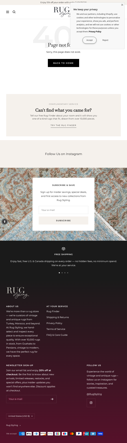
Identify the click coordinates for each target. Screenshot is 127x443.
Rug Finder (52, 311)
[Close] (122, 4)
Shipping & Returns (57, 317)
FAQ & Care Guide (57, 334)
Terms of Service (55, 329)
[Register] (52, 399)
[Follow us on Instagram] (91, 402)
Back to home (63, 63)
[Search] (14, 12)
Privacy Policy (54, 323)
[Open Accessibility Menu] (5, 221)
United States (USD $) (19, 416)
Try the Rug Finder (63, 125)
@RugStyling (94, 394)
